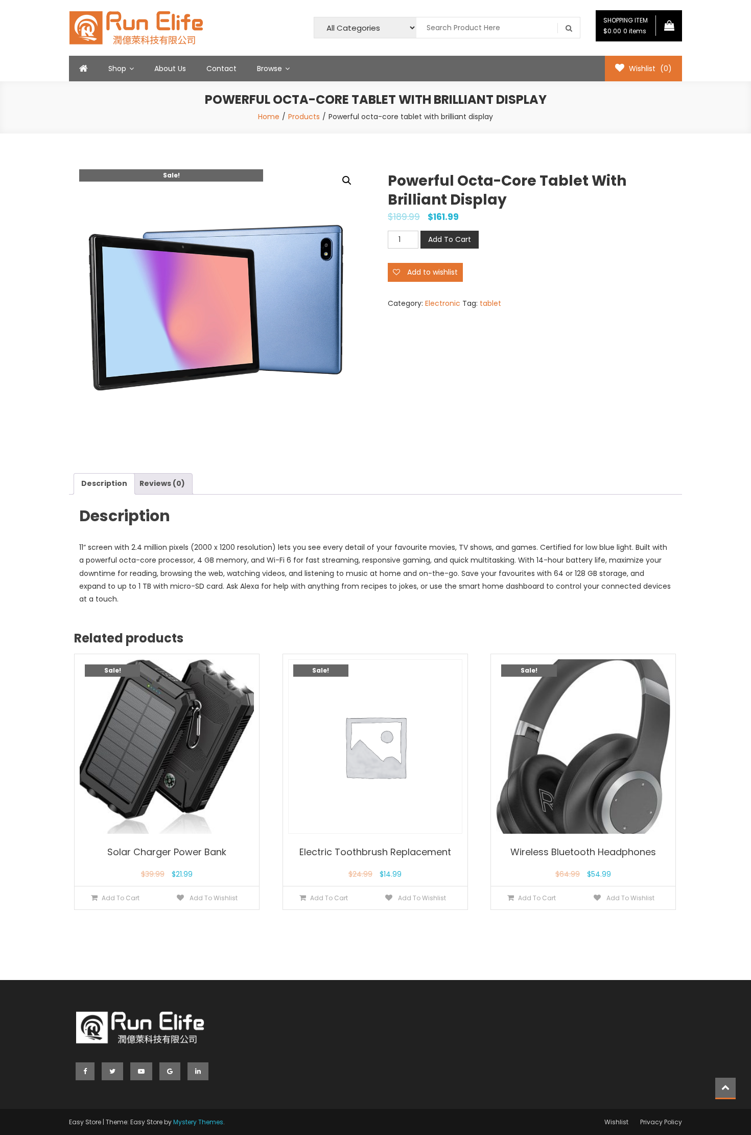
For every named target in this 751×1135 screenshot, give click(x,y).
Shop (117, 68)
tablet (490, 303)
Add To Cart (449, 239)
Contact (221, 68)
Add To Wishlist (213, 898)
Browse (269, 68)
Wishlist (616, 1122)
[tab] (104, 483)
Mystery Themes (198, 1122)
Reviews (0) (162, 483)
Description (104, 483)
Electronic (442, 303)
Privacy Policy (661, 1122)
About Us (170, 68)
